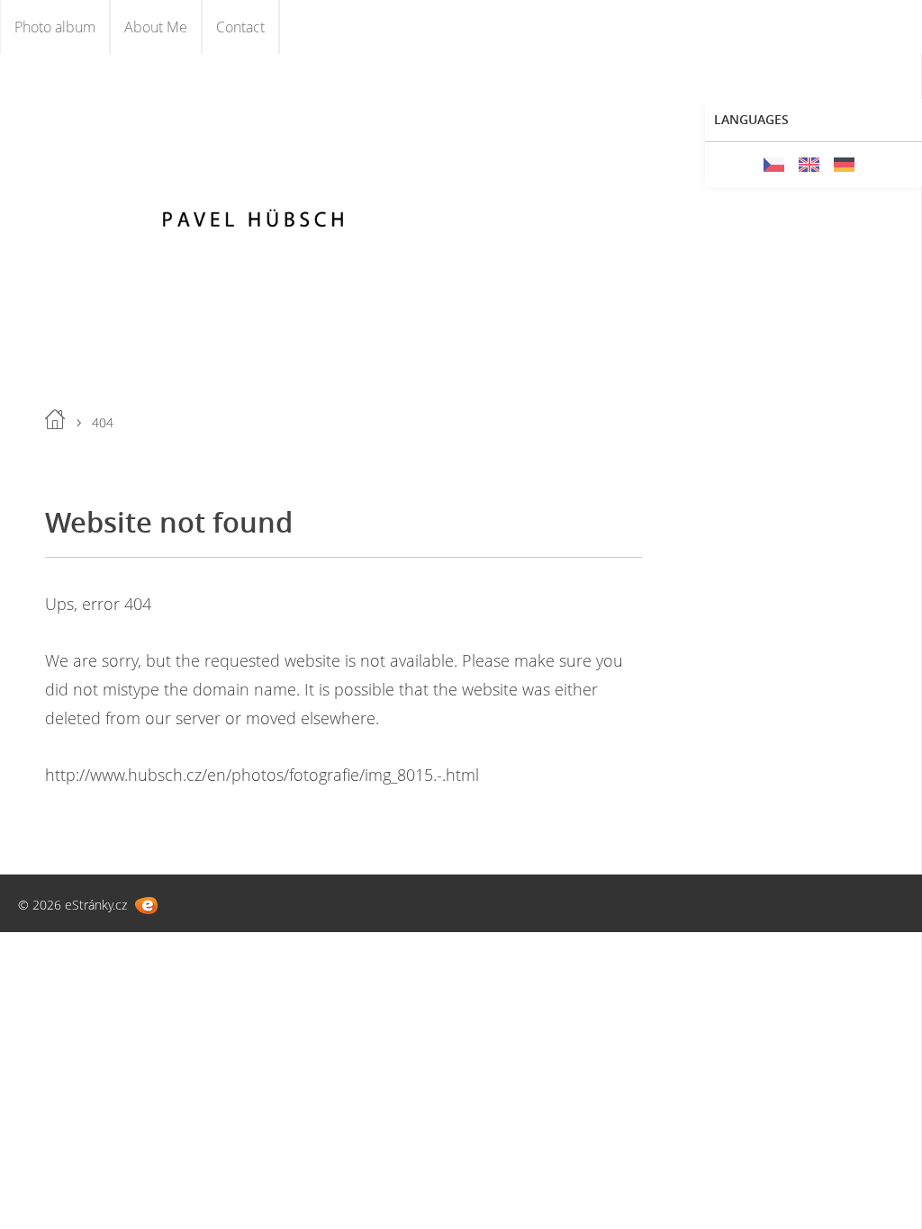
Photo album (54, 27)
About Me (155, 27)
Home (55, 419)
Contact (240, 27)
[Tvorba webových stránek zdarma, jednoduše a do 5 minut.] (146, 905)
